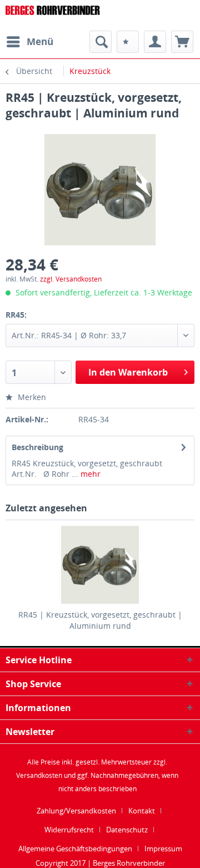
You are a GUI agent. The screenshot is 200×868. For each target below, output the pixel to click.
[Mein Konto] (155, 42)
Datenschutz (127, 830)
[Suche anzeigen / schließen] (100, 42)
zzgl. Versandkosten (71, 279)
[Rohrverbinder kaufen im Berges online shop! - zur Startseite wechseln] (53, 15)
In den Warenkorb (128, 372)
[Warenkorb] (182, 42)
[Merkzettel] (128, 42)
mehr (89, 473)
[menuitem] (29, 42)
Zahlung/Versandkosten (76, 811)
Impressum (163, 849)
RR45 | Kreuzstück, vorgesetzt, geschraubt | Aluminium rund (100, 620)
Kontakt (141, 811)
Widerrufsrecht (69, 830)
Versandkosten (39, 775)
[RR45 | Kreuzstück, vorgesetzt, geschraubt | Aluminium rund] (100, 565)
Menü (40, 41)
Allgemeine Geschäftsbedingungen (75, 849)
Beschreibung (37, 447)
